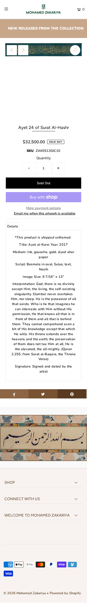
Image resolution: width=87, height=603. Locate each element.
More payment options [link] (43, 208)
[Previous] (12, 50)
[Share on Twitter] (43, 393)
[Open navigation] (11, 9)
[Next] (23, 50)
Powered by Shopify (65, 593)
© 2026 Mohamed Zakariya (25, 593)
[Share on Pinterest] (72, 393)
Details (12, 226)
